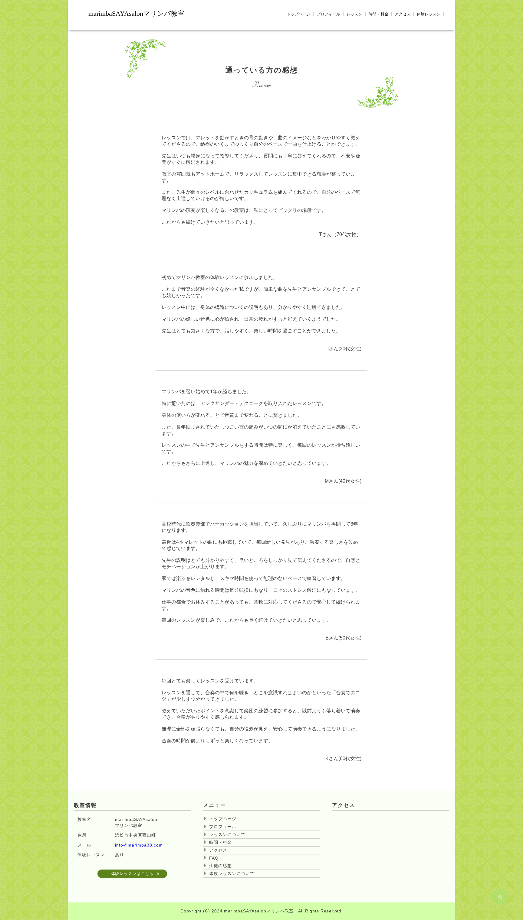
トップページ (298, 14)
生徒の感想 (220, 865)
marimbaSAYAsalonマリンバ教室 (136, 13)
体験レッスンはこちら (132, 873)
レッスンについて (227, 834)
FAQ (214, 858)
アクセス (402, 14)
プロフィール (328, 14)
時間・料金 (378, 14)
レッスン (354, 14)
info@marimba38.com (139, 845)
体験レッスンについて (232, 873)
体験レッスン (428, 14)
